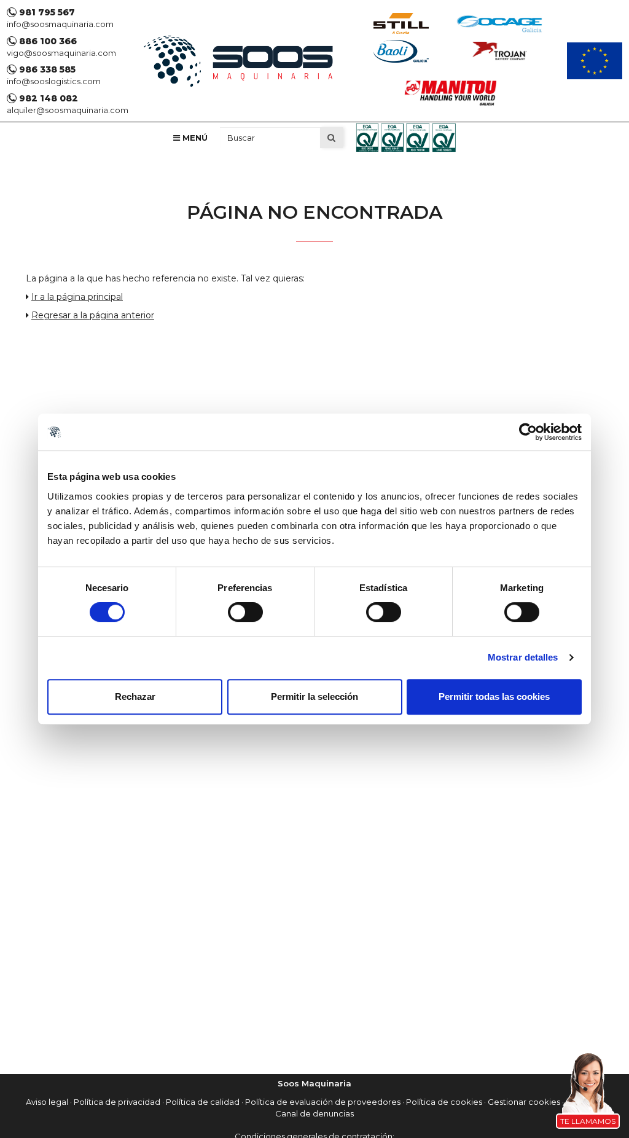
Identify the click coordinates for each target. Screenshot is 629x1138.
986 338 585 (46, 69)
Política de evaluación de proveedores (322, 1102)
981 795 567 (46, 12)
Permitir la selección (314, 696)
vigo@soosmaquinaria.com (61, 53)
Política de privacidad (117, 1102)
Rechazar (135, 696)
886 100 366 (47, 41)
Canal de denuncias (314, 1113)
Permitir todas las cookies (494, 696)
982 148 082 (47, 98)
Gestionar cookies (524, 1102)
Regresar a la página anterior (92, 315)
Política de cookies (444, 1102)
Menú (194, 138)
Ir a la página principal (77, 296)
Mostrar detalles (523, 657)
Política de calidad (203, 1102)
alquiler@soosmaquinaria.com (67, 110)
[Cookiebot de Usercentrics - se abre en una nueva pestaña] (528, 432)
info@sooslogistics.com (54, 81)
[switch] (245, 612)
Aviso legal (47, 1102)
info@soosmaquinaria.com (60, 24)
